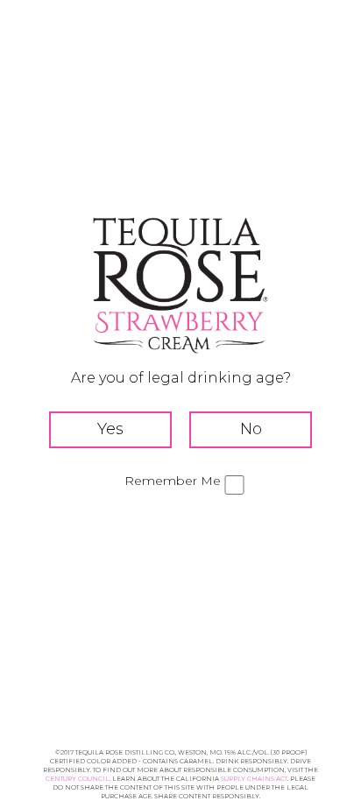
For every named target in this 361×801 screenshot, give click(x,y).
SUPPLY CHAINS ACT (254, 779)
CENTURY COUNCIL (78, 779)
